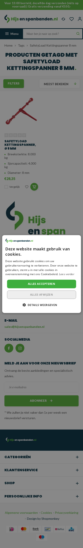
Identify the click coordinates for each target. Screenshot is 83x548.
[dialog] (41, 274)
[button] (41, 304)
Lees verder (66, 274)
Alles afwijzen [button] (41, 294)
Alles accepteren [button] (41, 284)
